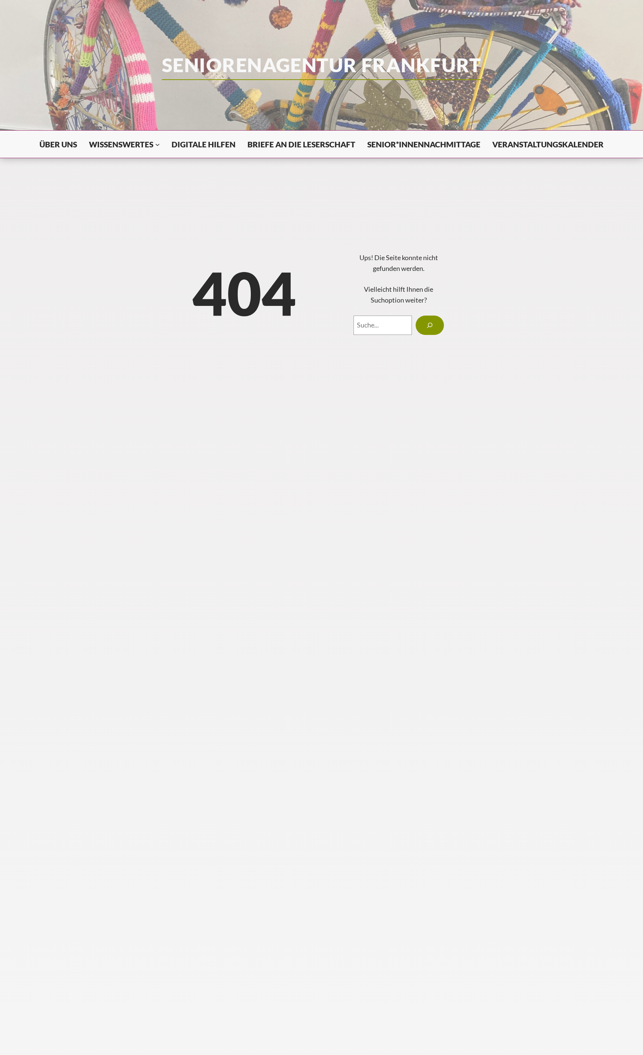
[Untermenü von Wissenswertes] (157, 144)
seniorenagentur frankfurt (321, 64)
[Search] (430, 325)
